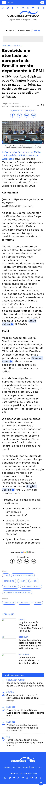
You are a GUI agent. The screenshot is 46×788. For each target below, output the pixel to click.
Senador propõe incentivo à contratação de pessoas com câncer (22, 698)
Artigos (25, 767)
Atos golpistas (10, 587)
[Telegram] (8, 7)
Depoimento (9, 581)
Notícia (38, 603)
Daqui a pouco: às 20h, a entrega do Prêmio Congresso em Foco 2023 (31, 626)
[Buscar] (42, 2)
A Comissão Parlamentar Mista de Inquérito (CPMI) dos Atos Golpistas (21, 155)
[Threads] (43, 7)
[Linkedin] (23, 7)
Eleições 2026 (24, 31)
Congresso (24, 603)
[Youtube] (33, 7)
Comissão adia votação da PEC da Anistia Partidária (29, 660)
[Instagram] (28, 7)
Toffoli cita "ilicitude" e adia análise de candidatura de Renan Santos (24, 742)
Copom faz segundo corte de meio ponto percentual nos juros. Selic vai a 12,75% (30, 644)
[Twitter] (17, 7)
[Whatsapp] (2, 7)
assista (33, 581)
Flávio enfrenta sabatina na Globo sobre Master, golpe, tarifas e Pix (25, 713)
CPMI (6, 575)
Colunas (16, 767)
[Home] (23, 14)
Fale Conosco (36, 767)
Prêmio (37, 31)
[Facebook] (12, 7)
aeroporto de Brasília (23, 575)
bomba (22, 581)
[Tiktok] (38, 7)
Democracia (9, 603)
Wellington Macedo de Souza (17, 592)
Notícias (10, 31)
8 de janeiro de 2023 (31, 587)
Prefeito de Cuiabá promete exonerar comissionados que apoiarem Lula (22, 728)
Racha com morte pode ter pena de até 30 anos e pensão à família (25, 684)
